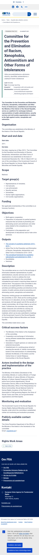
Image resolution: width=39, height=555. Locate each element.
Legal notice (13, 522)
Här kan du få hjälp (9, 475)
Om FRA (6, 468)
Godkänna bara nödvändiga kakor (19, 550)
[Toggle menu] (35, 14)
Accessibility (4, 524)
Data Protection (28, 522)
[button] (13, 7)
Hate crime (8, 446)
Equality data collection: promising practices (22, 20)
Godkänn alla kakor (14, 545)
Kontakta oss (6, 503)
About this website (5, 522)
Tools (8, 20)
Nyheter (6, 478)
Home (3, 20)
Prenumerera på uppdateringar (14, 480)
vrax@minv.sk (11, 431)
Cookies (20, 522)
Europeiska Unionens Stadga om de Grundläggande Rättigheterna (15, 471)
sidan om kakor (24, 533)
